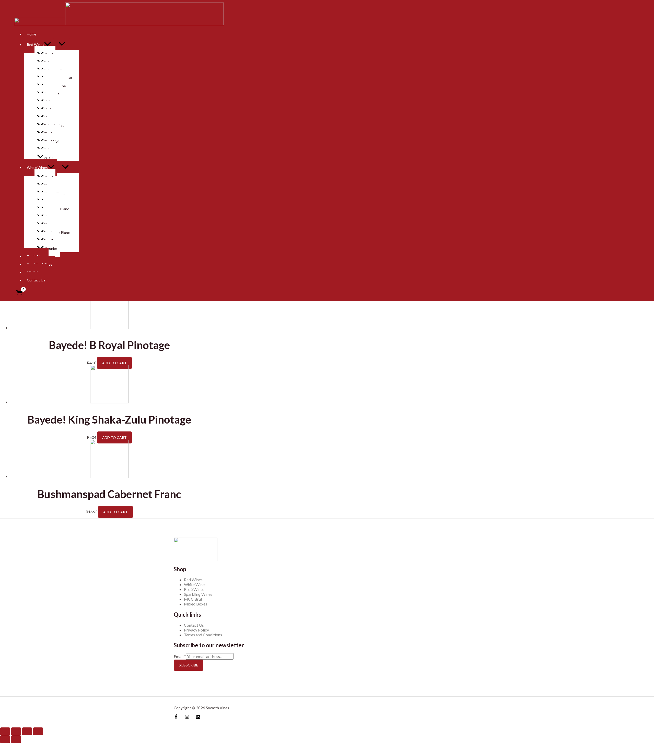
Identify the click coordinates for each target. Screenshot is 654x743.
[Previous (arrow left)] (5, 739)
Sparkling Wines (198, 594)
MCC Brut (193, 599)
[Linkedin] (198, 717)
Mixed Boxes (195, 603)
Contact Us (36, 280)
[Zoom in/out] (38, 731)
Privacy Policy (196, 629)
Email (180, 656)
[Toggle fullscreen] (27, 731)
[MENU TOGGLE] (65, 167)
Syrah (48, 157)
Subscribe (188, 665)
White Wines (37, 167)
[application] (51, 167)
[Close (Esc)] (5, 731)
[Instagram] (187, 717)
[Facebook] (176, 717)
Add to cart (114, 363)
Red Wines (193, 579)
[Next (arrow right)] (16, 739)
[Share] (16, 731)
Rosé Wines (194, 589)
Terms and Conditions (203, 634)
